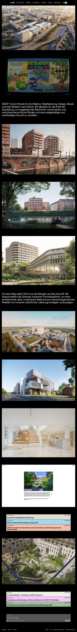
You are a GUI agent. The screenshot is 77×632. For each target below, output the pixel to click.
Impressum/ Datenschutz (59, 629)
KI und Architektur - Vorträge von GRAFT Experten (25, 595)
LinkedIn (15, 629)
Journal (36, 3)
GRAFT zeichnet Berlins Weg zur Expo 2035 (22, 523)
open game (68, 93)
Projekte (20, 3)
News (28, 3)
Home (12, 3)
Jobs (51, 629)
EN (63, 2)
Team (50, 3)
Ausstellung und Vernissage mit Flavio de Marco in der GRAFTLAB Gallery (33, 600)
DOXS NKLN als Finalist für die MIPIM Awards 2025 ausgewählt (29, 605)
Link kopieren (67, 515)
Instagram (4, 629)
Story (43, 3)
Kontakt (57, 3)
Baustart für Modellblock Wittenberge (20, 518)
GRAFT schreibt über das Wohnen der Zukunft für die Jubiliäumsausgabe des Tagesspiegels (34, 528)
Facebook (10, 629)
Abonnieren (67, 620)
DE (65, 2)
